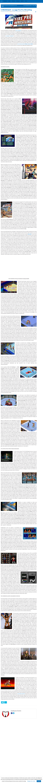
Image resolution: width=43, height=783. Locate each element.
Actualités (13, 11)
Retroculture (21, 11)
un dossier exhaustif (9, 35)
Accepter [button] (38, 781)
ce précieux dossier (21, 693)
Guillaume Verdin (4, 11)
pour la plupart (18, 30)
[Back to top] (40, 780)
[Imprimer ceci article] (35, 11)
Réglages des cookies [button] (31, 781)
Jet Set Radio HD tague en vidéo (29, 5)
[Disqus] (19, 734)
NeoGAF (29, 234)
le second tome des (25, 43)
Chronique (17, 11)
